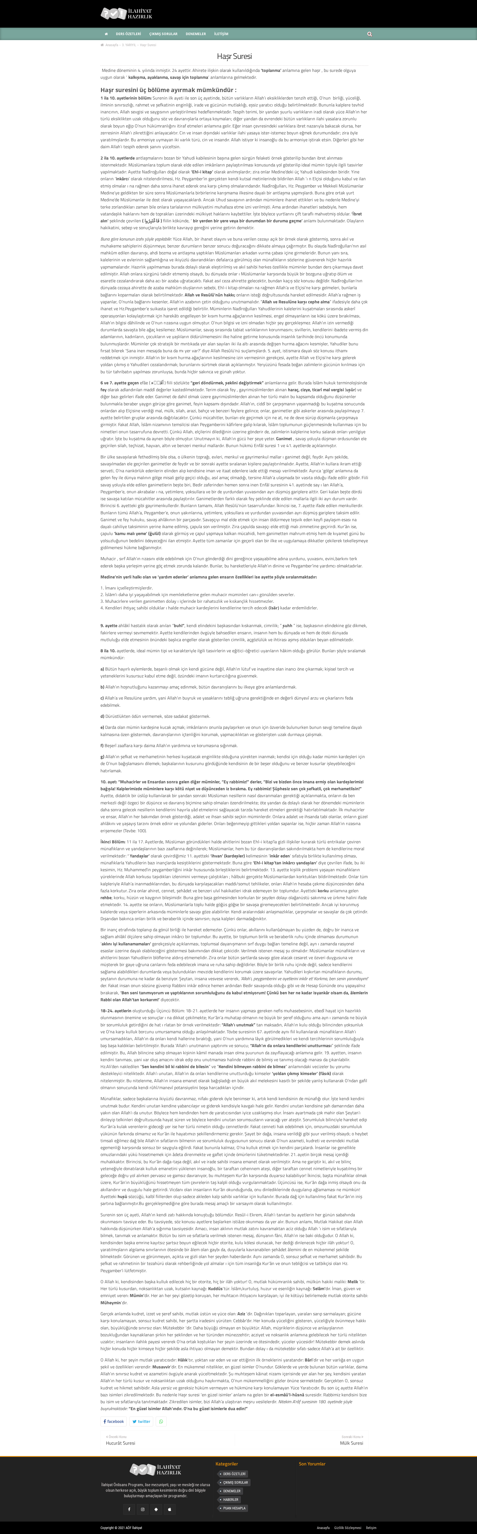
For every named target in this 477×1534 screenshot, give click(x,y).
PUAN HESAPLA (234, 1508)
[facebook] (129, 1509)
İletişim (371, 1528)
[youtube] (169, 1509)
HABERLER (230, 1500)
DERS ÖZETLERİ (234, 1474)
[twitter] (156, 1509)
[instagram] (142, 1509)
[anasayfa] (155, 1471)
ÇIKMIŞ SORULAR (235, 1482)
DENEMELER (231, 1491)
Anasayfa (323, 1528)
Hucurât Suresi (120, 1442)
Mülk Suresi (351, 1442)
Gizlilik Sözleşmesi (347, 1528)
